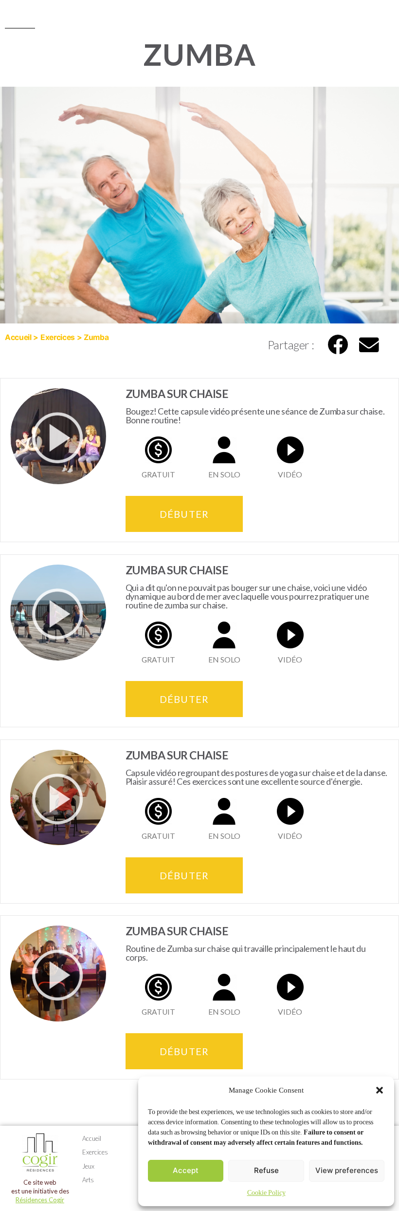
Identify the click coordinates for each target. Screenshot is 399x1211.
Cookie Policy (266, 1193)
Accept (186, 1170)
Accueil (18, 337)
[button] (379, 1090)
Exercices (57, 337)
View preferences (346, 1170)
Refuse (266, 1170)
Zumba (96, 337)
